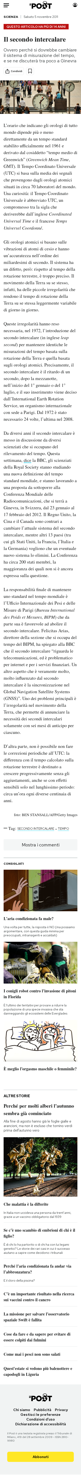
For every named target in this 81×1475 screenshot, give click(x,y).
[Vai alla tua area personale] (75, 5)
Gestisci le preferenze (40, 1414)
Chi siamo (21, 1409)
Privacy (61, 1409)
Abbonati (41, 1456)
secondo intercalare (35, 829)
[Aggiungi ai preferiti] (30, 71)
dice (27, 460)
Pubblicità (42, 1409)
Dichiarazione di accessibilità (40, 1424)
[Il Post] (40, 5)
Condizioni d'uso (40, 1419)
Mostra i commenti (40, 845)
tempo (63, 829)
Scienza (11, 17)
